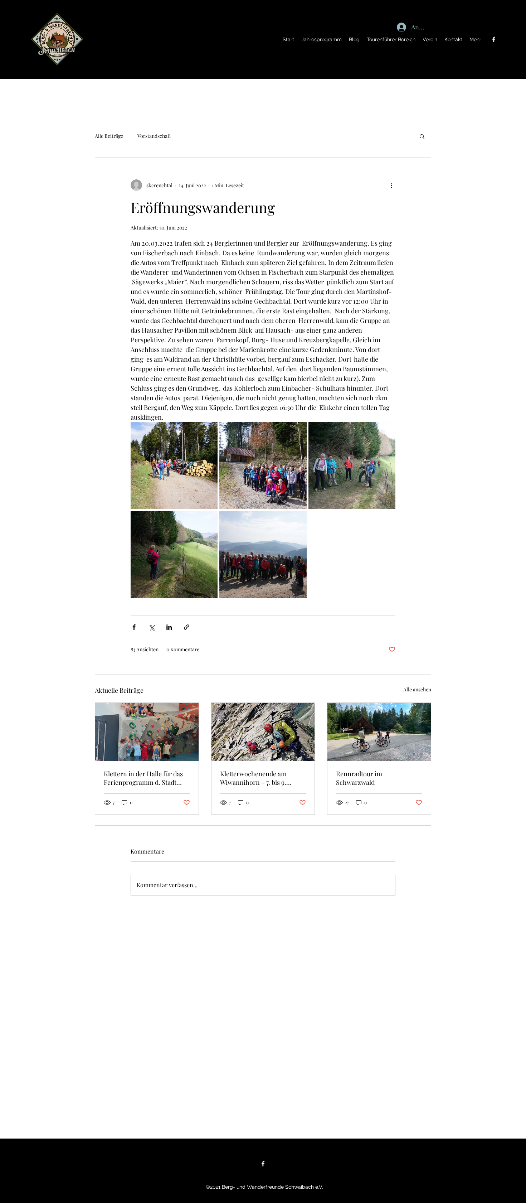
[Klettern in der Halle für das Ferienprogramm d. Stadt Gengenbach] (147, 732)
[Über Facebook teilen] (134, 627)
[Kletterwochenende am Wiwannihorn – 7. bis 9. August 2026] (263, 732)
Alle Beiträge (109, 135)
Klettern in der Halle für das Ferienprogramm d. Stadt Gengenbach (143, 778)
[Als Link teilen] (186, 627)
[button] (422, 136)
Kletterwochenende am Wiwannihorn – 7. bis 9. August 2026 (253, 778)
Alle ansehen (417, 689)
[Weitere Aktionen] (391, 185)
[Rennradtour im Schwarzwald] (379, 732)
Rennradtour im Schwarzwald (359, 778)
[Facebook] (493, 39)
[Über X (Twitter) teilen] (151, 627)
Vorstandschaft (154, 135)
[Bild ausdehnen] (174, 465)
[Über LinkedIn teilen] (169, 627)
